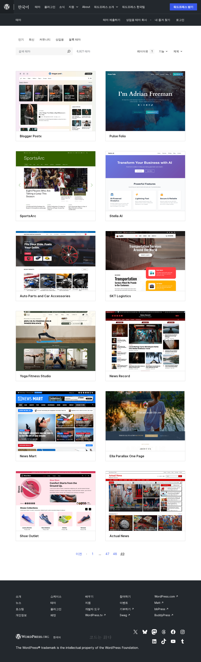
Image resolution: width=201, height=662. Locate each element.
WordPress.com (166, 596)
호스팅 (20, 609)
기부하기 (127, 609)
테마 (18, 19)
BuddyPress (164, 615)
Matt (159, 602)
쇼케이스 (55, 596)
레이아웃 (145, 51)
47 (107, 554)
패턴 (53, 615)
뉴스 (18, 602)
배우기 (89, 596)
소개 (18, 596)
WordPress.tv (95, 615)
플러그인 (55, 609)
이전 (79, 554)
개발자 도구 (92, 609)
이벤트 (124, 602)
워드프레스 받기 (183, 6)
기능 (161, 51)
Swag (125, 615)
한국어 (57, 637)
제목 (176, 51)
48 (115, 554)
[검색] (69, 51)
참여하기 (125, 596)
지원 (88, 602)
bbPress (161, 609)
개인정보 (21, 615)
